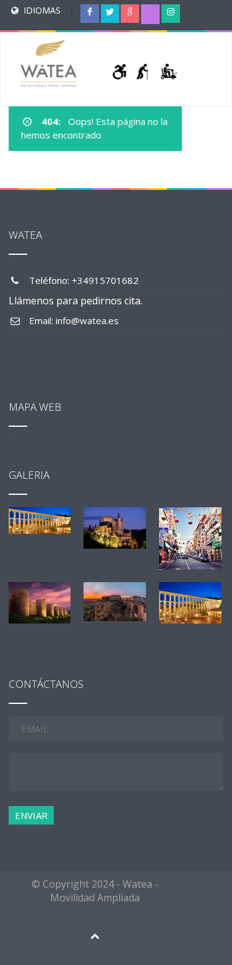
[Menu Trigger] (207, 21)
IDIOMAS (42, 10)
